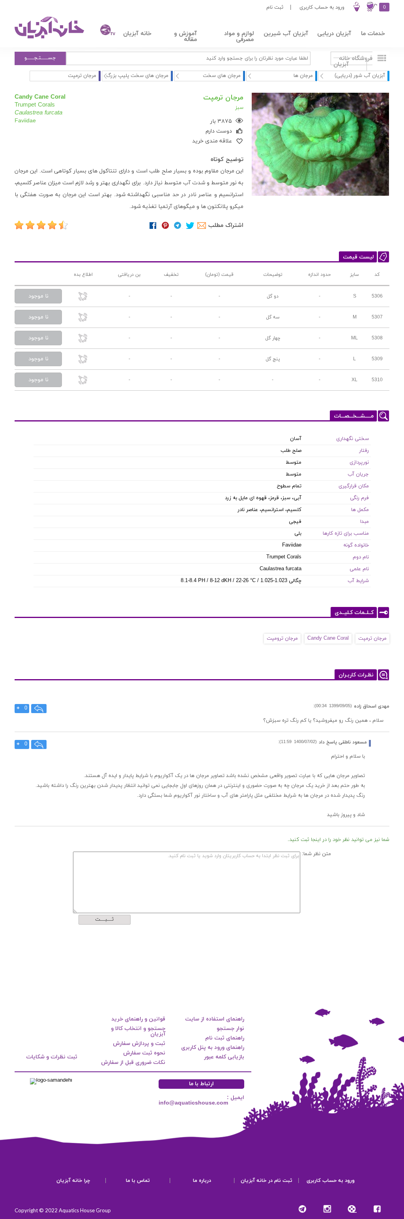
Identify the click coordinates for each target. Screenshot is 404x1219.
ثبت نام (274, 7)
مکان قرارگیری (354, 486)
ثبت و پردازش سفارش (139, 1043)
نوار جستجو (230, 1028)
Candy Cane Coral (328, 638)
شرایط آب (358, 580)
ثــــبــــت (104, 919)
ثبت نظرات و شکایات (51, 1057)
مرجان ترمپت (372, 638)
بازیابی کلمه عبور (224, 1057)
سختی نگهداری (352, 438)
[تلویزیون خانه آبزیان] (104, 31)
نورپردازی (359, 462)
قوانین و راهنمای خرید (138, 1019)
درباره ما (202, 1180)
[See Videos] (352, 1208)
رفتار (364, 450)
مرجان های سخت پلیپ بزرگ (137, 75)
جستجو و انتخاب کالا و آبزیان (138, 1031)
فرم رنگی (359, 498)
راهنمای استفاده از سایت (214, 1019)
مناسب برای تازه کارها (346, 533)
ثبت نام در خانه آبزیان (266, 1180)
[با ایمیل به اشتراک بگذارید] (202, 225)
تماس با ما (138, 1180)
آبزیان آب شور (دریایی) (360, 75)
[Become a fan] (377, 1208)
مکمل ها (360, 509)
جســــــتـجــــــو (40, 58)
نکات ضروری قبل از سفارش (133, 1062)
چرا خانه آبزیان (73, 1180)
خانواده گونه (356, 545)
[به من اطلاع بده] (83, 297)
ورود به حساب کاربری (321, 7)
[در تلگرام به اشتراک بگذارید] (178, 225)
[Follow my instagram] (327, 1208)
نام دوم (361, 557)
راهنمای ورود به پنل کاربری (212, 1047)
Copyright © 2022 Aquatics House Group (63, 1210)
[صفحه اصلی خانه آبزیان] (50, 38)
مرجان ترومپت (282, 638)
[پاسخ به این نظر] (39, 708)
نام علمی (359, 569)
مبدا (364, 521)
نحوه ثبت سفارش (144, 1053)
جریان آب (358, 474)
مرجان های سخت (222, 75)
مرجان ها (303, 75)
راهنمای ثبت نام (224, 1038)
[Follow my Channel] (302, 1208)
